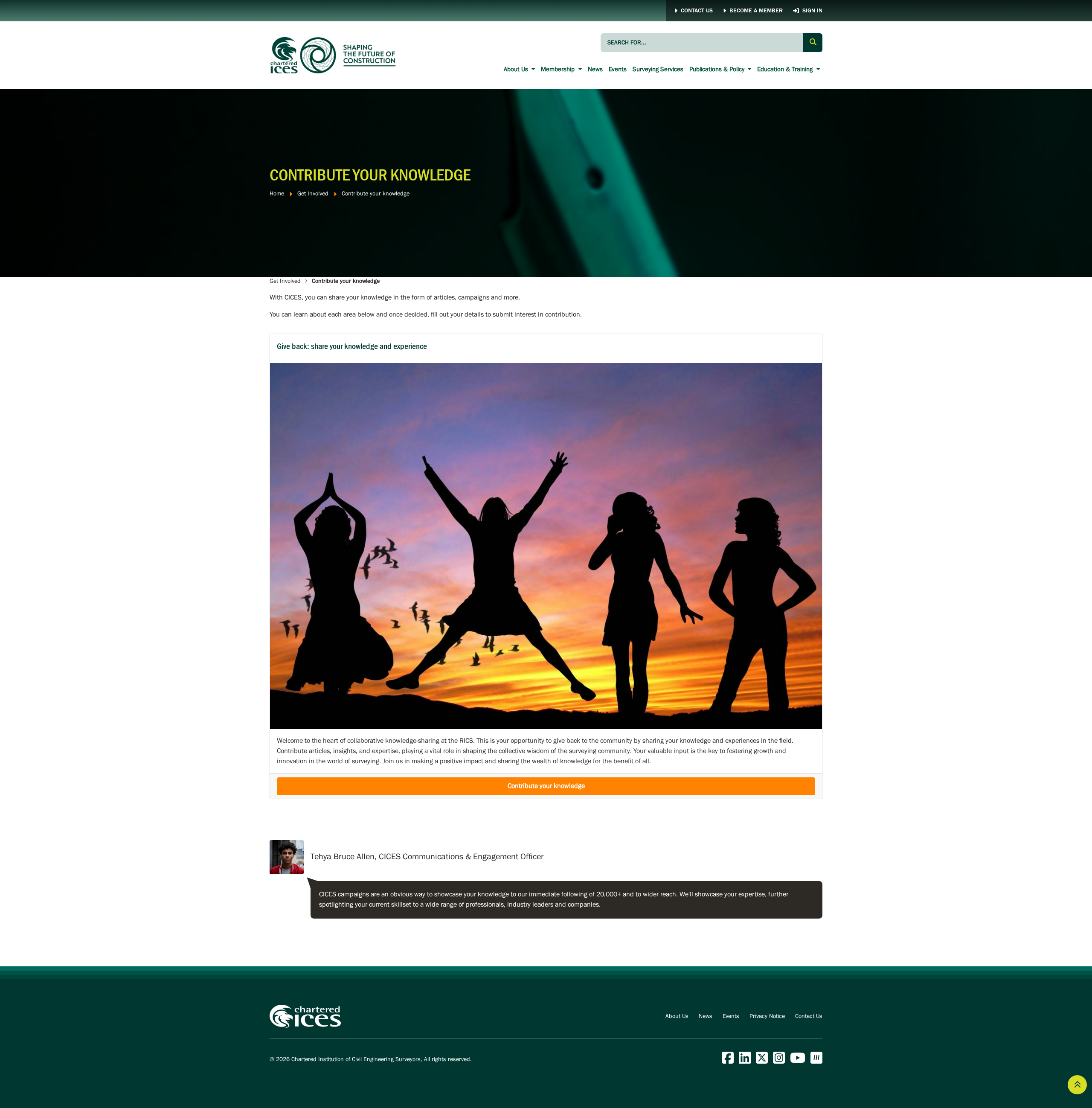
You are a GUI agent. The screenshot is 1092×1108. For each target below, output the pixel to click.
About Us (517, 69)
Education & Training (785, 69)
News (595, 69)
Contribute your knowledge (546, 786)
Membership (558, 69)
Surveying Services (658, 69)
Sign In (812, 11)
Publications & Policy (717, 69)
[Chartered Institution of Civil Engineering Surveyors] (334, 55)
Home (277, 194)
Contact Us (697, 11)
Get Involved (312, 194)
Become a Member (756, 11)
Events (618, 69)
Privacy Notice (767, 1016)
